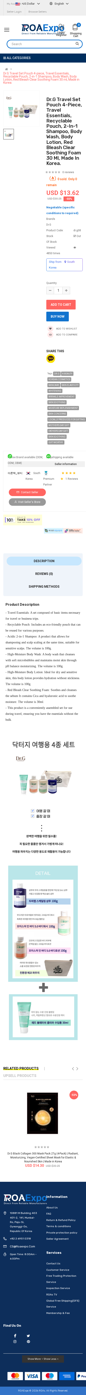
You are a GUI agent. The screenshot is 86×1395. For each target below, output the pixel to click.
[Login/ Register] (61, 27)
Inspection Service (58, 1288)
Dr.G (57, 373)
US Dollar (28, 3)
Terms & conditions (58, 1226)
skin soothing (57, 402)
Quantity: (51, 283)
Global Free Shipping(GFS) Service (62, 1303)
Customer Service (57, 1269)
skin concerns (57, 414)
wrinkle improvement (62, 396)
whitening (55, 391)
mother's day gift (59, 425)
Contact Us (53, 1263)
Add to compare (66, 334)
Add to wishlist (66, 328)
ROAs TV (51, 1294)
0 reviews (68, 172)
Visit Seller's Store (29, 502)
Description (44, 561)
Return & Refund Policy (61, 1220)
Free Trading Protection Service (61, 1279)
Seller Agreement (57, 1238)
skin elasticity (70, 385)
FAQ (48, 1213)
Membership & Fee (58, 1313)
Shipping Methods (44, 586)
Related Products (21, 1068)
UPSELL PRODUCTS (19, 1076)
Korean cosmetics (59, 379)
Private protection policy (61, 1232)
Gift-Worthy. (56, 442)
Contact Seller (29, 492)
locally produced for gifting (67, 419)
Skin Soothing (57, 436)
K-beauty (67, 373)
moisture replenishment (63, 408)
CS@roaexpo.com (22, 1246)
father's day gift (58, 431)
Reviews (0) (44, 574)
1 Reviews (71, 478)
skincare (54, 385)
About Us (52, 1207)
